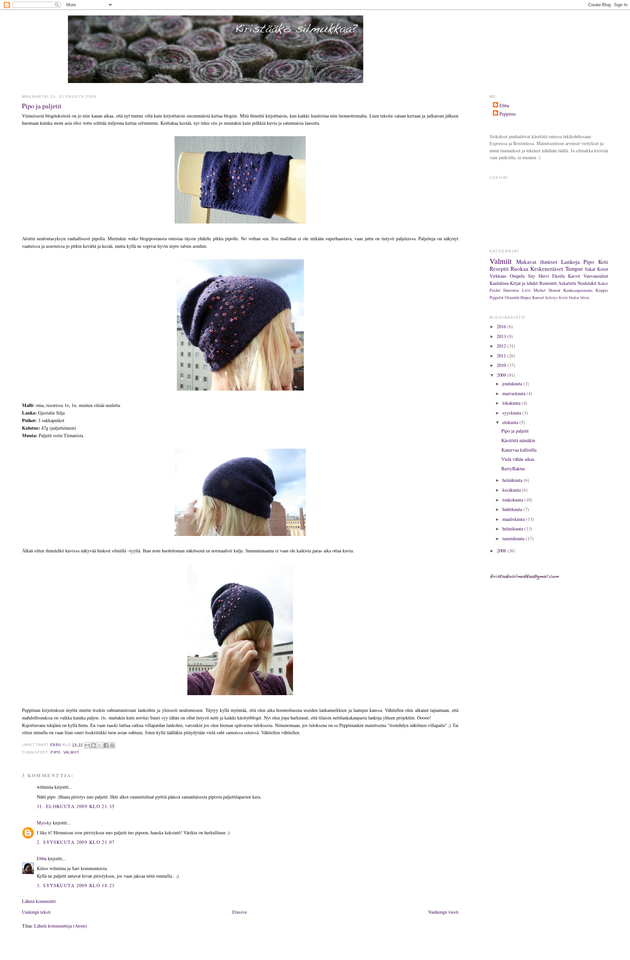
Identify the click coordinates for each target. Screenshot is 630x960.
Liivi (526, 290)
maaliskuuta (514, 519)
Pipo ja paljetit (515, 431)
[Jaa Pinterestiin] (112, 745)
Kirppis (602, 290)
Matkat (574, 297)
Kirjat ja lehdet (524, 283)
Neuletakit (587, 283)
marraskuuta (514, 393)
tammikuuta (514, 538)
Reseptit (499, 268)
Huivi (543, 276)
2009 (502, 375)
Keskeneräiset (546, 268)
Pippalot (497, 297)
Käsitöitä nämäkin (518, 440)
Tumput (574, 268)
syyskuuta (512, 413)
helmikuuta (513, 528)
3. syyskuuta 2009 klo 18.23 (76, 885)
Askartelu (567, 283)
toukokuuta (513, 500)
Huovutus (511, 290)
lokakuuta (512, 403)
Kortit (563, 297)
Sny (531, 276)
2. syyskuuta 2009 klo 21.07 (76, 842)
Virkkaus (498, 276)
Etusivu (239, 912)
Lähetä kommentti (39, 901)
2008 (502, 550)
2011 (502, 355)
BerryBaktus (513, 468)
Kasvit (574, 276)
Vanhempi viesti (443, 912)
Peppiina (507, 114)
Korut (602, 269)
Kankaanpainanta (578, 290)
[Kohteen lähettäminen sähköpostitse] (87, 745)
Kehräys (551, 297)
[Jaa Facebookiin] (106, 745)
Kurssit (538, 297)
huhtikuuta (512, 509)
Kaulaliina (499, 283)
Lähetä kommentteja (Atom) (60, 926)
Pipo (55, 752)
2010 (502, 365)
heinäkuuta (513, 480)
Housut (554, 290)
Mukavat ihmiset (536, 262)
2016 (502, 326)
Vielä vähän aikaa (517, 459)
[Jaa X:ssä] (99, 745)
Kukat (603, 283)
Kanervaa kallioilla (518, 450)
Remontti (548, 283)
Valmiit (71, 752)
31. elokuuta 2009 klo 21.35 (76, 806)
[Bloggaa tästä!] (93, 745)
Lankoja (570, 262)
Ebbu (42, 858)
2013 (502, 336)
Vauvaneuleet (595, 276)
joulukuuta (512, 383)
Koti (603, 262)
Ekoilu (558, 276)
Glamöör (512, 297)
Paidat (495, 290)
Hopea (525, 297)
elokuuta (510, 422)
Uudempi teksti (36, 912)
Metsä (584, 297)
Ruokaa (519, 268)
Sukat (590, 269)
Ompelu (517, 276)
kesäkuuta (512, 490)
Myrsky (44, 823)
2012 (502, 346)
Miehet (540, 290)
